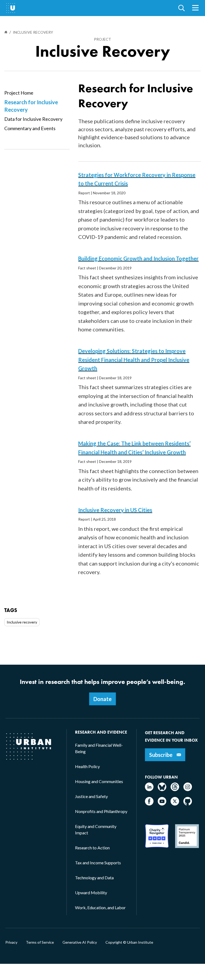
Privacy (11, 942)
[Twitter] (175, 803)
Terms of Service (40, 942)
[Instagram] (187, 789)
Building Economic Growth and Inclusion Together (138, 258)
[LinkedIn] (149, 789)
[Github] (187, 803)
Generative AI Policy (79, 942)
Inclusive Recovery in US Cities (115, 510)
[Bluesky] (162, 789)
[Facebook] (149, 803)
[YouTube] (162, 803)
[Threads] (175, 789)
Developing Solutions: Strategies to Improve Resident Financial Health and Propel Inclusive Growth (133, 359)
